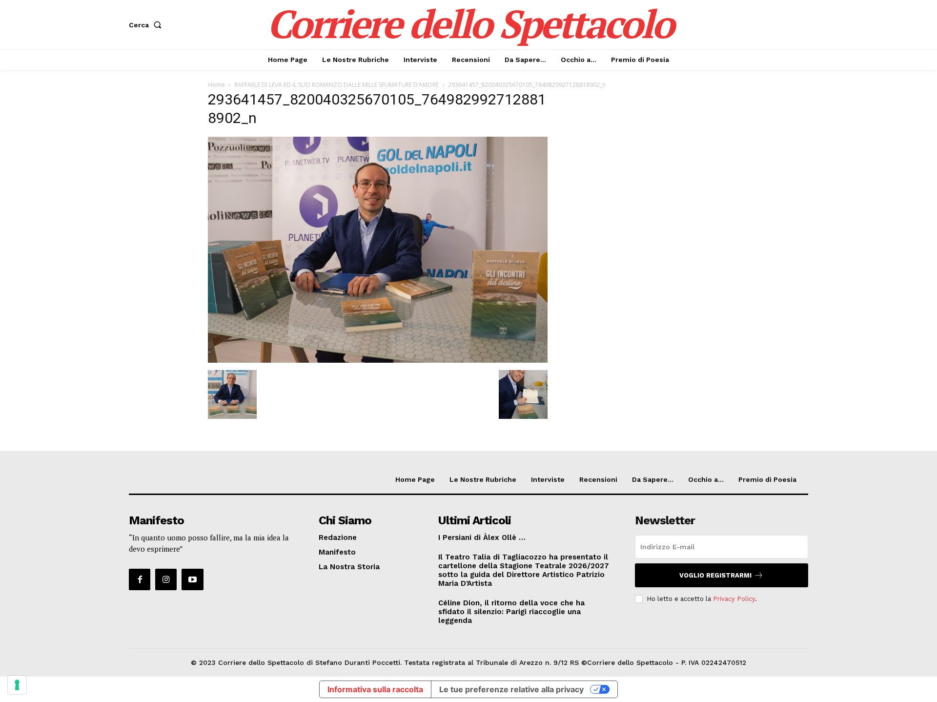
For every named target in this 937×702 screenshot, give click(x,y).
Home (216, 85)
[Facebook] (139, 579)
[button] (147, 25)
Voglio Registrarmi (715, 575)
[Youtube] (192, 579)
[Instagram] (166, 579)
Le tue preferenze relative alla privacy (511, 689)
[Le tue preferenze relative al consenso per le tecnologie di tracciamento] (17, 685)
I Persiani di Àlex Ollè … (482, 537)
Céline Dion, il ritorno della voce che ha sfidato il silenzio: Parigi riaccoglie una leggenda (511, 612)
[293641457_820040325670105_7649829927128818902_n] (378, 360)
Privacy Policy (734, 598)
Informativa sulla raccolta (375, 689)
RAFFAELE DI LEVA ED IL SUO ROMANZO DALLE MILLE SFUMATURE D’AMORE (336, 85)
